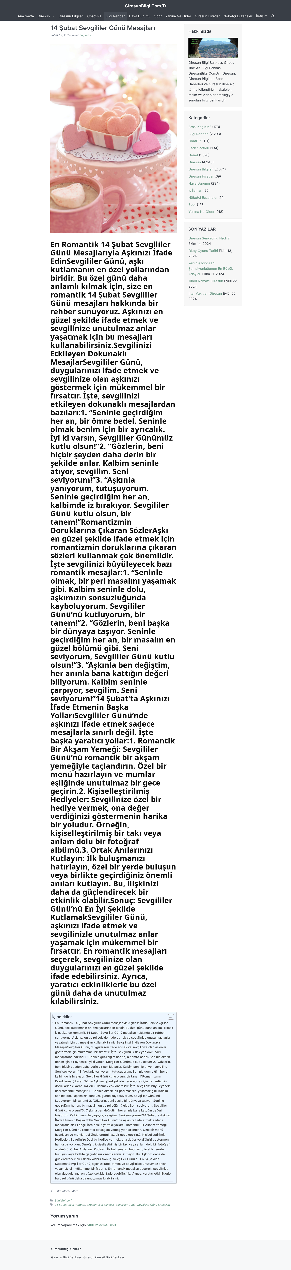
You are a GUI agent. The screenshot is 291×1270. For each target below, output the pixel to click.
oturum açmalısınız (102, 1225)
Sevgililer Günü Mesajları (153, 1204)
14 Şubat (61, 1204)
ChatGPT (94, 16)
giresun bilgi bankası (100, 1204)
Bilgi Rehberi (115, 16)
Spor (158, 16)
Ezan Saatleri (198, 148)
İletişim (261, 16)
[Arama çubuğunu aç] (272, 16)
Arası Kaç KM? (199, 127)
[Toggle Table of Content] (169, 1017)
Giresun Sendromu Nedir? (209, 238)
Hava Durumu (139, 16)
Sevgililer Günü (126, 1204)
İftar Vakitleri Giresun (205, 294)
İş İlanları (195, 190)
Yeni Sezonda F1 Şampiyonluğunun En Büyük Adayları (210, 268)
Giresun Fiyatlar (207, 16)
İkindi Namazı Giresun (205, 281)
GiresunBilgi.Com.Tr (145, 5)
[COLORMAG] (213, 57)
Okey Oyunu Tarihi (203, 251)
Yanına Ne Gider (178, 16)
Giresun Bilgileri (71, 16)
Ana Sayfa (26, 16)
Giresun (44, 16)
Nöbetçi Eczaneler (237, 16)
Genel (193, 155)
